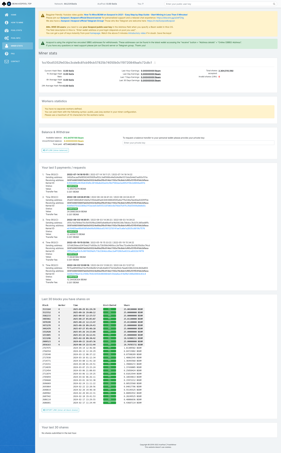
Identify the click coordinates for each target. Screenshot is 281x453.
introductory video (137, 33)
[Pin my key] (154, 62)
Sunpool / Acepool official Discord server (80, 17)
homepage (95, 33)
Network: (66, 3)
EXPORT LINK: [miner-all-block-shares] (61, 410)
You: (140, 3)
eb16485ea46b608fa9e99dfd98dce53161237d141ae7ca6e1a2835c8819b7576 (106, 228)
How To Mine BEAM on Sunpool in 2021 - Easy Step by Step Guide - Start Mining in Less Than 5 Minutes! (136, 14)
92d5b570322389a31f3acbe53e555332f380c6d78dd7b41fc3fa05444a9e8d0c (106, 205)
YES (109, 309)
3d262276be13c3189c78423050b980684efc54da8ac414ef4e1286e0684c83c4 (106, 274)
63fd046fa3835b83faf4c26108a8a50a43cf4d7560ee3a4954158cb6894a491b (106, 183)
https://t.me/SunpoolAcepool (161, 20)
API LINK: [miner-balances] (56, 150)
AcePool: (107, 3)
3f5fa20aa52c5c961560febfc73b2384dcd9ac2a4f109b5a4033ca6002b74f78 (105, 251)
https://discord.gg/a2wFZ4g (170, 17)
